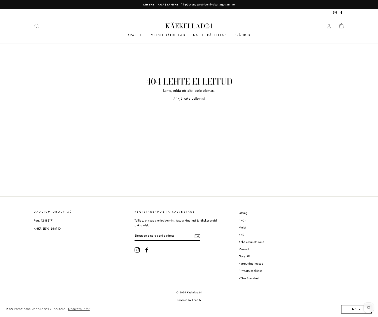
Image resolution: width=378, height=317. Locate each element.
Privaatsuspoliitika (251, 270)
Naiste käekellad (210, 35)
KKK (241, 234)
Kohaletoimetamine (251, 242)
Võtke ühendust (249, 278)
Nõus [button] (356, 309)
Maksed (244, 249)
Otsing (243, 213)
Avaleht (135, 35)
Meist (242, 227)
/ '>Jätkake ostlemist (189, 98)
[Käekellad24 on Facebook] (146, 250)
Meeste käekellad (168, 35)
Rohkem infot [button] (79, 309)
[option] (189, 4)
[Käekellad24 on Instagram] (137, 250)
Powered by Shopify (189, 300)
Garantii (244, 256)
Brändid (242, 35)
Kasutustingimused (251, 263)
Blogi (242, 220)
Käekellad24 (189, 26)
